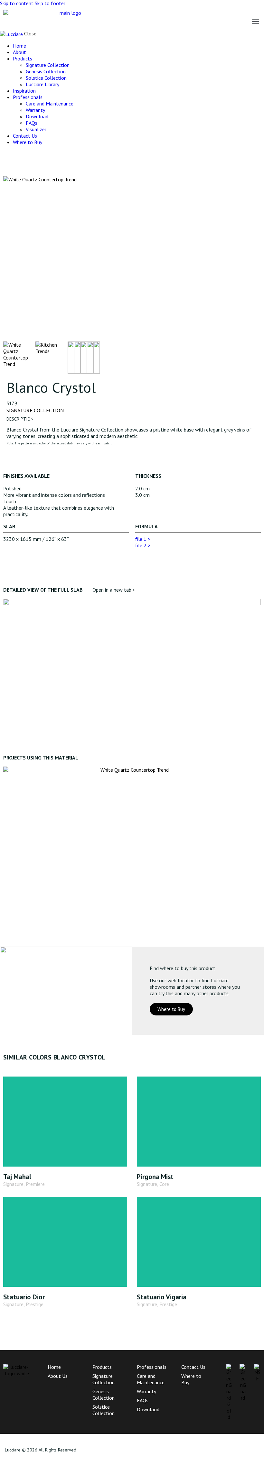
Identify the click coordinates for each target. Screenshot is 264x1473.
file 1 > (142, 539)
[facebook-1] (3, 153)
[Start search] (190, 17)
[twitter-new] (10, 153)
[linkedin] (32, 153)
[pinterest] (25, 153)
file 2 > (142, 545)
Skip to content (16, 3)
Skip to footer (50, 3)
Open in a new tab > (113, 589)
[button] (255, 21)
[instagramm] (18, 153)
